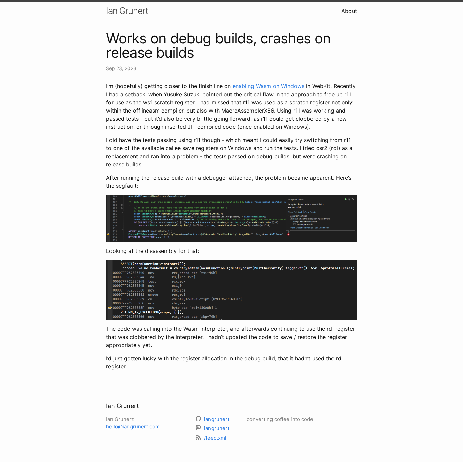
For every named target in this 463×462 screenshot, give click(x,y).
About (349, 10)
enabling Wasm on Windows (268, 86)
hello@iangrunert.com (133, 426)
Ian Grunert (127, 10)
